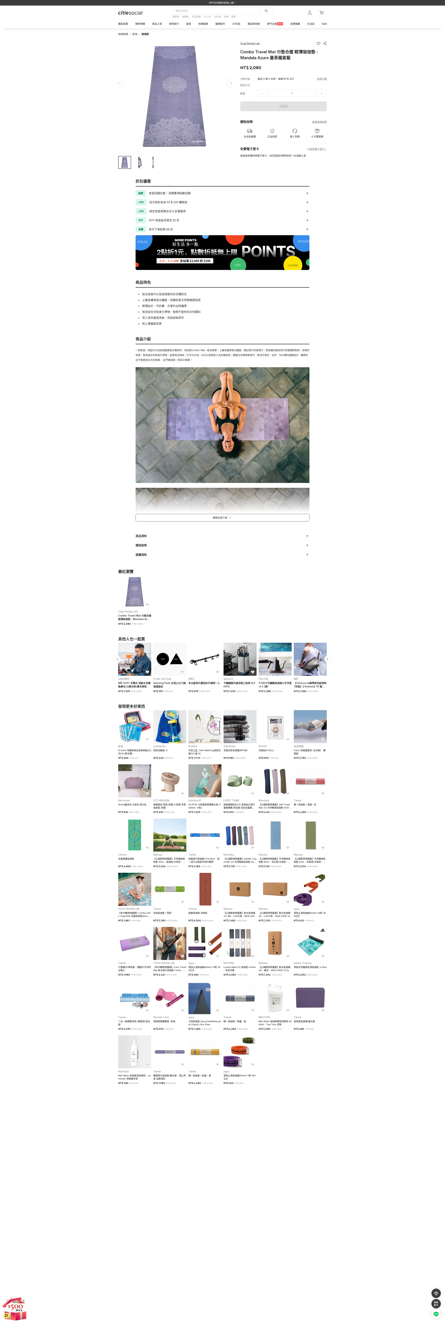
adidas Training (302, 963)
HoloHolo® (194, 800)
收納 (226, 16)
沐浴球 (217, 16)
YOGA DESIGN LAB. (129, 908)
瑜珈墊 (145, 33)
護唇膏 (176, 16)
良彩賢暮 (299, 746)
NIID (296, 678)
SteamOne (230, 746)
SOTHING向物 (161, 800)
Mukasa (157, 854)
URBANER (123, 678)
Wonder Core (161, 1017)
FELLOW (263, 678)
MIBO (191, 678)
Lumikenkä (159, 746)
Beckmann (124, 800)
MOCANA (229, 963)
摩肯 (120, 746)
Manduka (264, 800)
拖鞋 (233, 16)
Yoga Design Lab (128, 611)
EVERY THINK (231, 800)
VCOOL (208, 16)
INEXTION (264, 1017)
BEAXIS (263, 746)
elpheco (228, 678)
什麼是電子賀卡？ (317, 148)
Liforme (122, 854)
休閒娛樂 (123, 33)
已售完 (283, 106)
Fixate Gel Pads (162, 678)
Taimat (297, 800)
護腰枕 (185, 16)
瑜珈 (134, 33)
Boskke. (193, 746)
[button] (124, 162)
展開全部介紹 (220, 517)
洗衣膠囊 (196, 16)
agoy (297, 908)
